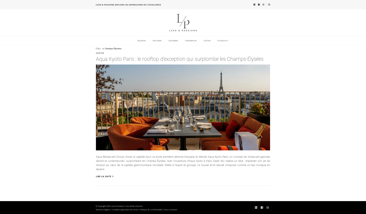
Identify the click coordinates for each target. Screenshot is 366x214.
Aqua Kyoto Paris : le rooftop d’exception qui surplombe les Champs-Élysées (179, 59)
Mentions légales (103, 209)
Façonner (173, 41)
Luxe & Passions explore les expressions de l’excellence (128, 4)
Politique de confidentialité (151, 209)
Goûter (207, 41)
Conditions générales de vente (125, 209)
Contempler (191, 41)
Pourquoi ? (223, 41)
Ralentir (142, 41)
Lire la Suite (103, 176)
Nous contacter (170, 209)
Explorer (157, 41)
